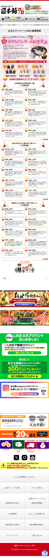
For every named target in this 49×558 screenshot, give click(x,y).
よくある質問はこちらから (24, 477)
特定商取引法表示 (12, 525)
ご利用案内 (12, 514)
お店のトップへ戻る (12, 488)
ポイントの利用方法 (37, 514)
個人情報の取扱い (37, 525)
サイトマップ (12, 535)
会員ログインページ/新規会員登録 (37, 501)
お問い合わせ (37, 535)
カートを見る (37, 488)
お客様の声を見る (12, 503)
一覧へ (4, 278)
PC (33, 546)
